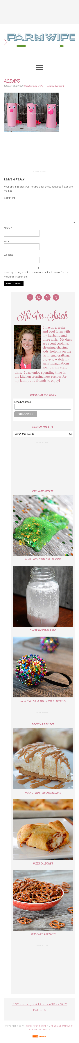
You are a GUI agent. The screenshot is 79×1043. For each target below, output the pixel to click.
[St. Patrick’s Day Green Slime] (43, 525)
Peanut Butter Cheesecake (43, 792)
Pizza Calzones (43, 863)
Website (8, 254)
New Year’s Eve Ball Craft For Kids (43, 701)
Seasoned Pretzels (42, 934)
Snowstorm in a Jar (43, 630)
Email (8, 241)
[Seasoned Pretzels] (43, 900)
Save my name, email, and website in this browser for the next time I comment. (36, 274)
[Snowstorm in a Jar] (43, 596)
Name (8, 228)
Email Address (22, 401)
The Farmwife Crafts (39, 43)
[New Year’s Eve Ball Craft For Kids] (43, 667)
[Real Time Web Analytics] (39, 1040)
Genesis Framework (62, 1026)
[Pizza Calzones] (43, 829)
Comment (10, 197)
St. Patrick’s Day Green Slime (42, 559)
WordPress (35, 1029)
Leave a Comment (55, 86)
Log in (46, 1029)
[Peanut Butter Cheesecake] (43, 758)
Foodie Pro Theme (36, 1026)
